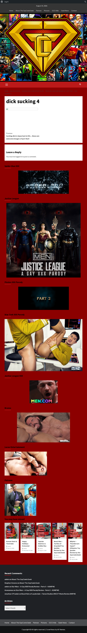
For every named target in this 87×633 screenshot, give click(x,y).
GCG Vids (55, 11)
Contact (74, 11)
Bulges (9, 531)
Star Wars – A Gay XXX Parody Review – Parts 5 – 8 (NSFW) (33, 587)
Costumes (10, 534)
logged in (18, 157)
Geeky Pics (10, 536)
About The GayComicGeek (25, 11)
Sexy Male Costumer (41, 533)
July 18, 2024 (74, 559)
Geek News (65, 11)
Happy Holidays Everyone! (25, 543)
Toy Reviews (58, 532)
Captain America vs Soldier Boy (42, 543)
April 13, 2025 (11, 548)
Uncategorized (27, 536)
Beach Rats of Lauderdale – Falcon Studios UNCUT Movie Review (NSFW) (48, 594)
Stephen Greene (11, 583)
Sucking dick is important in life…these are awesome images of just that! (22, 136)
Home (11, 11)
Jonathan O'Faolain (12, 594)
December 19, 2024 (28, 550)
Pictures (47, 11)
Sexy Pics (41, 536)
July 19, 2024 (58, 557)
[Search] (80, 84)
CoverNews (50, 629)
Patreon (38, 11)
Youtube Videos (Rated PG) (59, 535)
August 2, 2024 (43, 550)
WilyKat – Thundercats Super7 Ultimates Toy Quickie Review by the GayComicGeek (75, 548)
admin (9, 546)
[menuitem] (2, 1)
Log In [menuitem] (6, 2)
